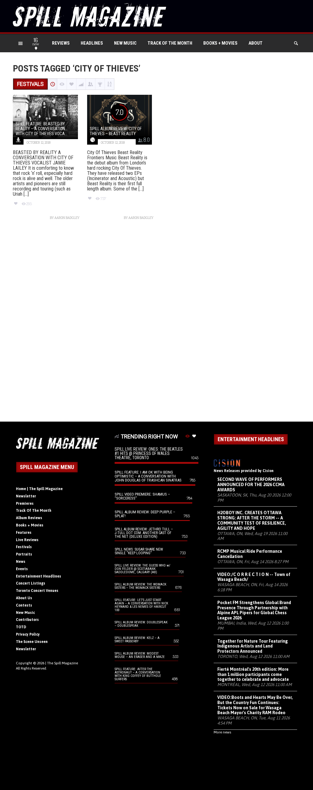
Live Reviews (27, 540)
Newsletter (26, 496)
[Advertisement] (156, 323)
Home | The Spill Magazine (39, 489)
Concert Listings (30, 583)
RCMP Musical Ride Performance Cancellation (249, 554)
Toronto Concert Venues (37, 591)
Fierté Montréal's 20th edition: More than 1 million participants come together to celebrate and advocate (253, 674)
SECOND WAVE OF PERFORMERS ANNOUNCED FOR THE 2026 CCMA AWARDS (251, 484)
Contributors (27, 620)
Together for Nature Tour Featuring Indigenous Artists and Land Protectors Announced (252, 646)
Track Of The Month (170, 43)
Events (22, 569)
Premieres (25, 503)
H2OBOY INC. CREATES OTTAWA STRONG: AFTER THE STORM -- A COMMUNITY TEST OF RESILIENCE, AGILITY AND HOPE (251, 520)
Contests (24, 605)
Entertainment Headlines (38, 576)
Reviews (61, 43)
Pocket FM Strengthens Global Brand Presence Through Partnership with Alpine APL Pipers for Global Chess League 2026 (254, 610)
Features (23, 532)
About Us (24, 598)
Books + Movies (220, 43)
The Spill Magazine (62, 663)
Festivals (24, 547)
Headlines (92, 43)
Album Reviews (29, 518)
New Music (125, 43)
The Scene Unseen (32, 642)
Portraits (24, 554)
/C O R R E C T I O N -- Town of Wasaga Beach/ (253, 577)
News (20, 561)
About (256, 43)
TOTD (21, 627)
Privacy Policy (28, 634)
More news (222, 732)
